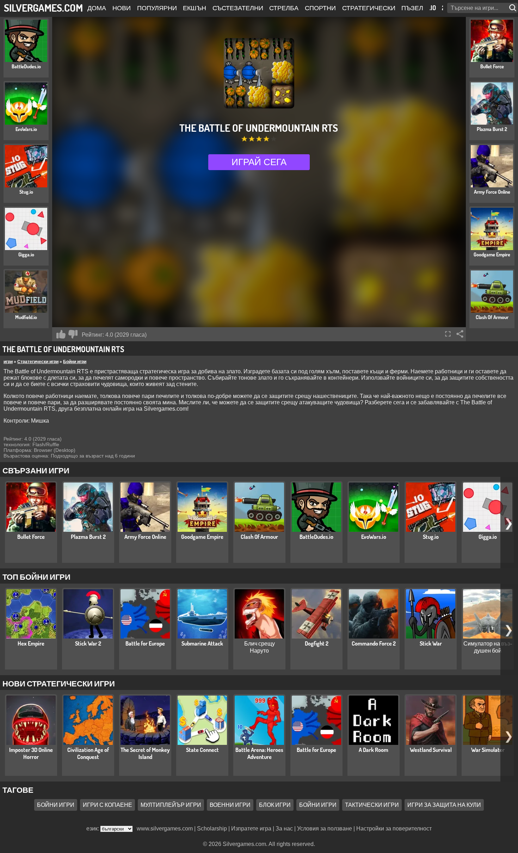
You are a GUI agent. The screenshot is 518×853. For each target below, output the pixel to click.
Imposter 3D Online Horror (31, 753)
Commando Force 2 (374, 643)
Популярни (157, 8)
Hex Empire (31, 643)
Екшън (194, 8)
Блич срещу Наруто (259, 647)
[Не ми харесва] (73, 334)
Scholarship (212, 829)
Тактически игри (372, 805)
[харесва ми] (61, 334)
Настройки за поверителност (394, 829)
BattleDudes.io (316, 536)
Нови (121, 8)
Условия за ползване (324, 829)
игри (8, 361)
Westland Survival (431, 749)
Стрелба (283, 8)
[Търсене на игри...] (513, 8)
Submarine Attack (202, 643)
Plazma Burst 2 (88, 536)
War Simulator (488, 749)
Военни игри (230, 805)
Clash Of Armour (259, 536)
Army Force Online (145, 536)
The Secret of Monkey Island (145, 753)
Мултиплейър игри (171, 805)
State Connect (202, 749)
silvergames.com (43, 7)
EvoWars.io (373, 536)
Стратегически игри (37, 361)
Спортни (320, 8)
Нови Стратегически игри (58, 683)
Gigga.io (488, 536)
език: (93, 829)
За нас (284, 829)
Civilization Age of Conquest (88, 753)
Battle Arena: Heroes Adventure (259, 753)
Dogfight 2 (316, 643)
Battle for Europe (145, 643)
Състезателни (237, 8)
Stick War (431, 643)
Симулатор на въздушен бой (487, 647)
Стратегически (368, 8)
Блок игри (275, 805)
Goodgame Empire (202, 536)
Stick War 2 (88, 643)
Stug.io (431, 536)
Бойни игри (74, 361)
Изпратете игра (251, 829)
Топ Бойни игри (36, 576)
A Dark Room (373, 749)
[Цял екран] (447, 333)
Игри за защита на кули (444, 805)
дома (96, 8)
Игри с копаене (107, 805)
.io (433, 8)
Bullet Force (31, 536)
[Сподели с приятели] (459, 333)
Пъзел (412, 8)
